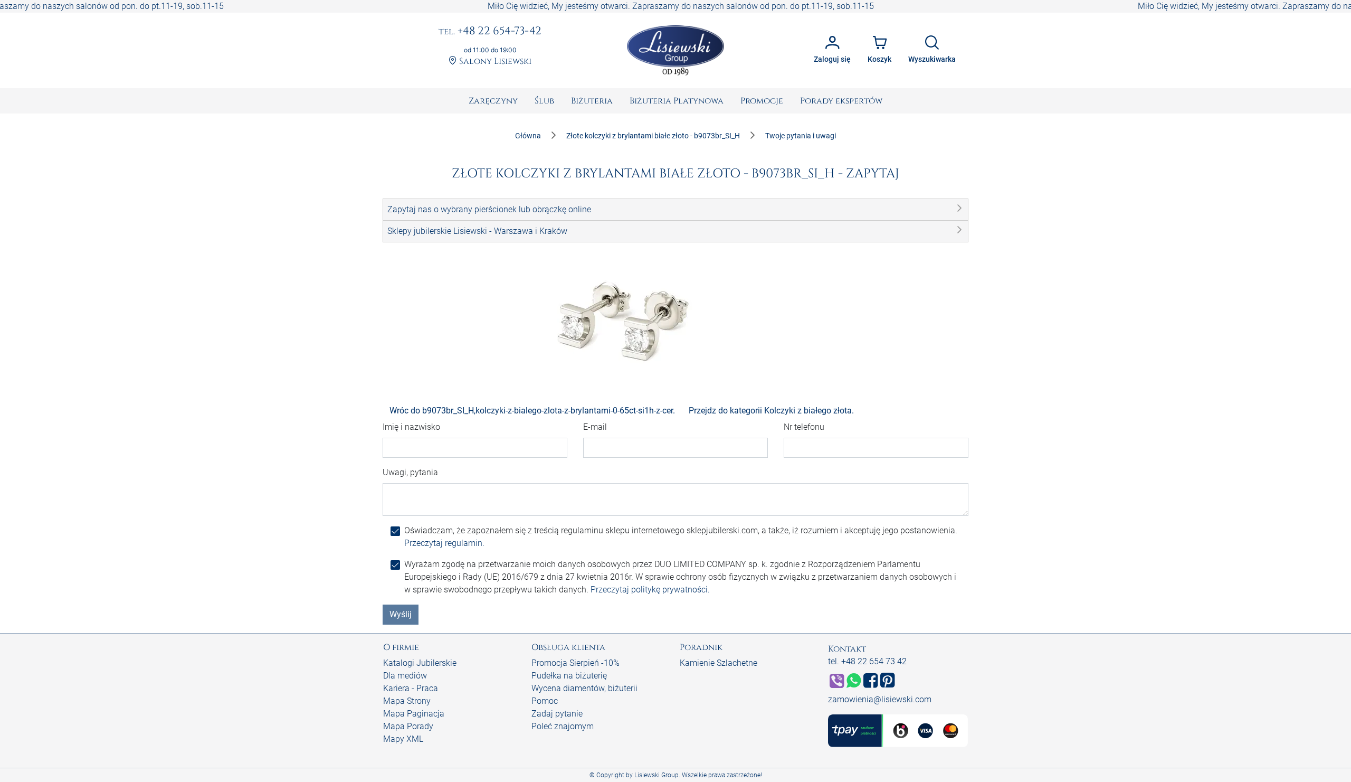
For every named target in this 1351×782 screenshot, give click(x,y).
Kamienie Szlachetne (718, 663)
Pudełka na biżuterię (569, 676)
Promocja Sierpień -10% (575, 663)
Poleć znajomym (562, 726)
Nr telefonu (804, 427)
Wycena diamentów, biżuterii (584, 688)
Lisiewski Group (656, 775)
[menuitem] (493, 101)
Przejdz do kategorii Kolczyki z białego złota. (771, 411)
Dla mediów (405, 676)
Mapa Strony (407, 701)
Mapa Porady (408, 726)
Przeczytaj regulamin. (444, 543)
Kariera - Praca (410, 688)
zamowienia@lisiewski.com (879, 699)
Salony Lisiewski (494, 61)
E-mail (595, 427)
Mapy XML (403, 739)
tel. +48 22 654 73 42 (867, 661)
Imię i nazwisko (411, 427)
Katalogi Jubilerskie (419, 663)
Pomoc (544, 701)
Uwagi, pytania (410, 472)
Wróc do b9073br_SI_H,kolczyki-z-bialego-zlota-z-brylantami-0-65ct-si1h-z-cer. (532, 411)
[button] (675, 210)
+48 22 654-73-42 (490, 31)
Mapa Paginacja (413, 714)
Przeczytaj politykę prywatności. (650, 590)
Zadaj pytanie (557, 714)
